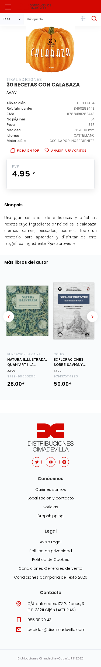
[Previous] (8, 316)
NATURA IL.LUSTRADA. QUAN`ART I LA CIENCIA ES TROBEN (27, 362)
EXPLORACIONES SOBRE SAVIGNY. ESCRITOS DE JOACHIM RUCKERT (71, 362)
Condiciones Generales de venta (50, 568)
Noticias (50, 507)
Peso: (10, 124)
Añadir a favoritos (68, 150)
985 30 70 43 (39, 620)
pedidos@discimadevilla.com (56, 629)
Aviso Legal (50, 542)
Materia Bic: (16, 140)
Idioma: (12, 135)
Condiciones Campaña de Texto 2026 (50, 577)
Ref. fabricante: (19, 108)
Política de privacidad (50, 551)
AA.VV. (11, 371)
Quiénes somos (50, 489)
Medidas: (13, 130)
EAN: (10, 114)
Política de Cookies (50, 559)
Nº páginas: (16, 119)
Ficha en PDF (28, 150)
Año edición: (16, 103)
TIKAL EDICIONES (24, 79)
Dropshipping (50, 516)
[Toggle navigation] (8, 7)
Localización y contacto (50, 498)
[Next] (92, 316)
